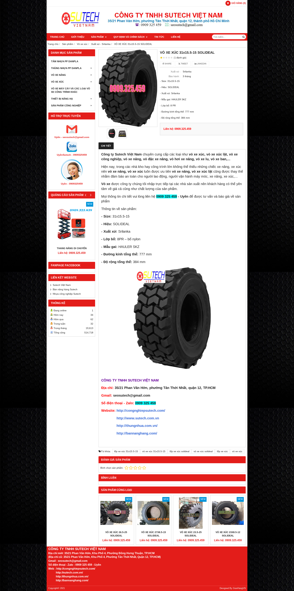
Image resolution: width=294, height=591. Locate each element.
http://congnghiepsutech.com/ (141, 410)
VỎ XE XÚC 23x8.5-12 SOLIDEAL (228, 534)
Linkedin (201, 64)
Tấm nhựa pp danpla (64, 61)
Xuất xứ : (175, 71)
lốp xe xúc (222, 451)
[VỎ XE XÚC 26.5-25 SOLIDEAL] (116, 513)
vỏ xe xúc (237, 451)
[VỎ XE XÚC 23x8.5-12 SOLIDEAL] (228, 513)
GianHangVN (239, 588)
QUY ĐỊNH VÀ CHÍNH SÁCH (129, 37)
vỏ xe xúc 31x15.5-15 (153, 451)
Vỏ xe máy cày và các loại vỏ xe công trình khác (70, 90)
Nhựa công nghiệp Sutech (67, 293)
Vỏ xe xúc (57, 81)
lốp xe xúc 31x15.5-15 (126, 451)
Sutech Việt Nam (62, 285)
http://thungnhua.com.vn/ (137, 426)
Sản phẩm (97, 37)
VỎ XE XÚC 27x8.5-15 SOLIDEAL (153, 534)
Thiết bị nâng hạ (62, 98)
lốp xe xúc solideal (179, 451)
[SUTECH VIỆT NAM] (147, 32)
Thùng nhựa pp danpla (66, 68)
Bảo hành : (174, 76)
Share (168, 64)
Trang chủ (57, 37)
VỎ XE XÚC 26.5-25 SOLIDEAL (116, 534)
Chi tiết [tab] (106, 145)
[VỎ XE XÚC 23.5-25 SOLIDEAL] (191, 513)
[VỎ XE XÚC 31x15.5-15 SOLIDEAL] (128, 88)
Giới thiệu (77, 37)
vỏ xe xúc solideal (203, 451)
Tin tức (159, 37)
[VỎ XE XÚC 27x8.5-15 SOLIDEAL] (153, 513)
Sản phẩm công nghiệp (66, 105)
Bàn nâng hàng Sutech (65, 289)
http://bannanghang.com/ (137, 433)
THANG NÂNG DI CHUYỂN (72, 248)
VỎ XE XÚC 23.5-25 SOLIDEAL (191, 534)
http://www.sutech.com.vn (138, 418)
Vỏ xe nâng (58, 75)
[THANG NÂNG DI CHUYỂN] (71, 223)
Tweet (184, 64)
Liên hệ (175, 37)
